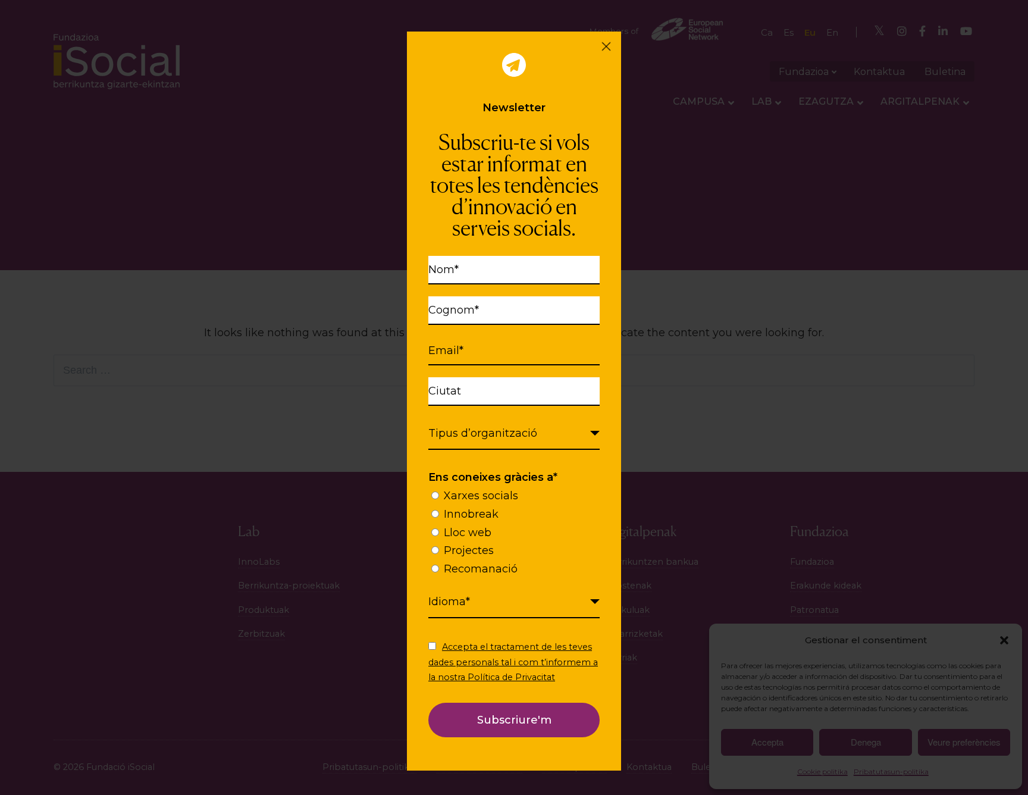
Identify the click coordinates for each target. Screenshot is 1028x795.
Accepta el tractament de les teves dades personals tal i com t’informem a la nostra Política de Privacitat (513, 661)
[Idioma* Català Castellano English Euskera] (514, 602)
